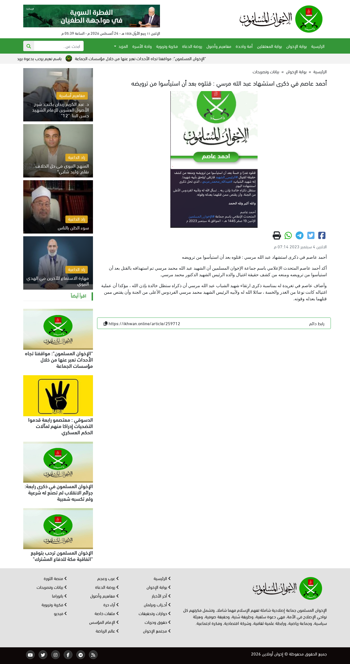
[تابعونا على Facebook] (68, 654)
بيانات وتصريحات (266, 71)
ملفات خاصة (105, 613)
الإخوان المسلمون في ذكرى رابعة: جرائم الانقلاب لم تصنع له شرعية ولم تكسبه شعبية (59, 492)
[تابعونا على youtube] (30, 654)
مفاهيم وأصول (218, 46)
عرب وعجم (106, 578)
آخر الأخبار (160, 595)
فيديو (59, 613)
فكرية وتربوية (167, 46)
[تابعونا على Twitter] (43, 654)
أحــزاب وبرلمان (156, 604)
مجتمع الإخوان (155, 630)
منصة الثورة (54, 578)
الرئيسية (318, 46)
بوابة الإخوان (296, 46)
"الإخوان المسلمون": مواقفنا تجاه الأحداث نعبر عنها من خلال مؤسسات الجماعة (159, 58)
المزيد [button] (122, 46)
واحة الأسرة (142, 46)
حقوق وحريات (156, 622)
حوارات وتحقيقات (153, 613)
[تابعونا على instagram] (55, 654)
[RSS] (93, 654)
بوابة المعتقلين (269, 46)
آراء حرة (109, 604)
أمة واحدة (244, 46)
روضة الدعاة (192, 46)
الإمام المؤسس (102, 622)
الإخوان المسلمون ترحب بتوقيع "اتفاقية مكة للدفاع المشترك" (62, 555)
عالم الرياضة (106, 630)
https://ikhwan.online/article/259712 (144, 323)
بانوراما (58, 595)
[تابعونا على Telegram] (80, 654)
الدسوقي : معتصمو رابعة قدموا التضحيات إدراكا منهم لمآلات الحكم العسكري (60, 425)
